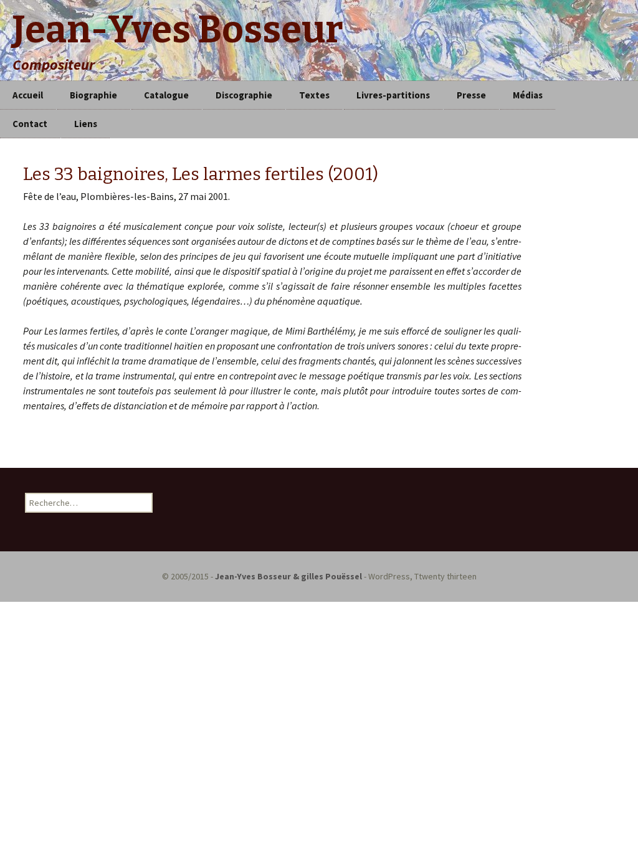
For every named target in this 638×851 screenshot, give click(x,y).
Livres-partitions (393, 95)
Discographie (244, 95)
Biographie (93, 95)
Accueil (27, 95)
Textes (314, 95)
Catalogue (166, 95)
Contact (29, 124)
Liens (85, 124)
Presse (471, 95)
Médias (528, 95)
